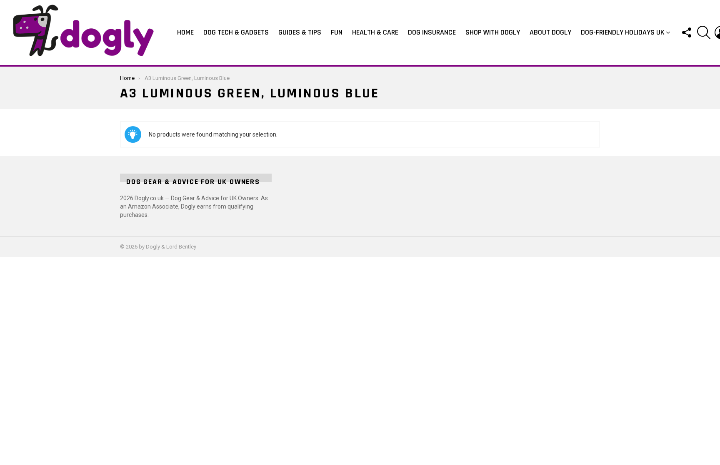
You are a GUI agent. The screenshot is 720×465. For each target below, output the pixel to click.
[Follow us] (686, 32)
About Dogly (550, 32)
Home (185, 32)
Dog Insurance (432, 32)
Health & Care (375, 32)
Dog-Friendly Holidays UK (623, 32)
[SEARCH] (703, 32)
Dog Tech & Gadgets (236, 32)
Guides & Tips (299, 32)
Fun (336, 32)
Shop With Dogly (492, 32)
